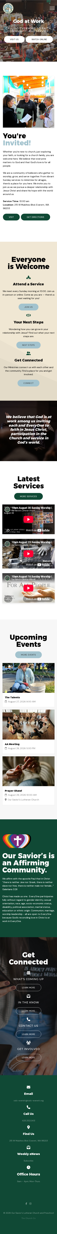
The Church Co (28, 1218)
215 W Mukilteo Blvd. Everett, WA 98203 (28, 1140)
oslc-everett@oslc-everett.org (29, 1100)
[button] (52, 8)
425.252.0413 (28, 1120)
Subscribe (28, 1160)
